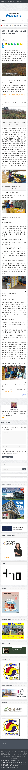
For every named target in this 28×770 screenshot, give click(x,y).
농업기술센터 (5, 765)
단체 (24, 762)
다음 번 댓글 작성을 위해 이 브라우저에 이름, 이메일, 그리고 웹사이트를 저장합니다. (14, 452)
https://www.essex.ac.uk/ (9, 520)
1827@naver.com (7, 391)
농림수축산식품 (17, 762)
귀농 (14, 764)
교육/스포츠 (4, 762)
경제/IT (7, 761)
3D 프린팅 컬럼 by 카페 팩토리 (9, 767)
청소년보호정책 (14, 765)
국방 (10, 762)
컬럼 (10, 764)
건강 (18, 761)
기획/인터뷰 (4, 764)
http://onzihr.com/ (7, 557)
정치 (2, 761)
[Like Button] (3, 39)
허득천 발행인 (14, 409)
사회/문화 (13, 761)
